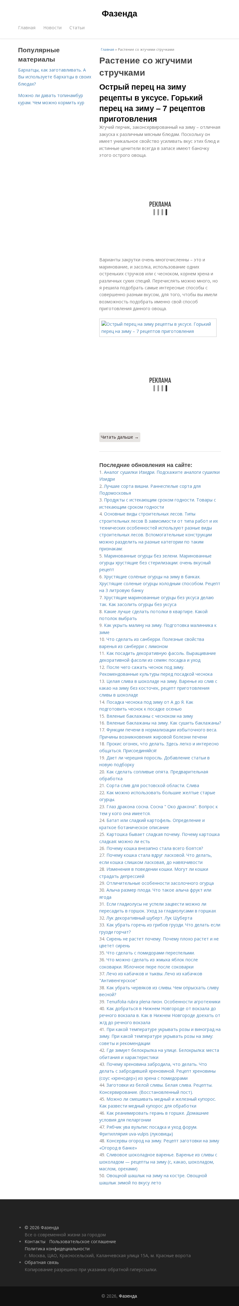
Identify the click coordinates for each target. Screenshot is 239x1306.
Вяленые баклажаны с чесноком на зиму (149, 716)
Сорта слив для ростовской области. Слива (152, 785)
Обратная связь (42, 1262)
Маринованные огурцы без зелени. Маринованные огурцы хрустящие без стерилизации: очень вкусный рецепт (155, 563)
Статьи (77, 27)
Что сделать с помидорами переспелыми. (150, 953)
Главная (26, 27)
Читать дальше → (120, 437)
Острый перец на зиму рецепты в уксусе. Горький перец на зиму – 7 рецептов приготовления (152, 102)
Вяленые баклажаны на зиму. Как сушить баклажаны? (163, 723)
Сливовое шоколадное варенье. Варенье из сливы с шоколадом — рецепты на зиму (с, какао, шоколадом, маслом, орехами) (158, 1162)
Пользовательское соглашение (82, 1241)
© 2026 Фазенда (42, 1227)
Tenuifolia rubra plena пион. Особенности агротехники (163, 1002)
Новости (52, 27)
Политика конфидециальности (57, 1249)
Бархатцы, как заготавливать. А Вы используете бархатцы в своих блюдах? (54, 77)
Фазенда (119, 13)
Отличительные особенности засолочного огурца (160, 883)
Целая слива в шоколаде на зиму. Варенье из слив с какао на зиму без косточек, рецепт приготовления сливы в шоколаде (158, 688)
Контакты (35, 1241)
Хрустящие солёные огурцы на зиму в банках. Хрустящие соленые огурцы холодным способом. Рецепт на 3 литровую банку (159, 584)
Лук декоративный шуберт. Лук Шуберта (149, 918)
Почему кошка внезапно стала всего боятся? (154, 848)
